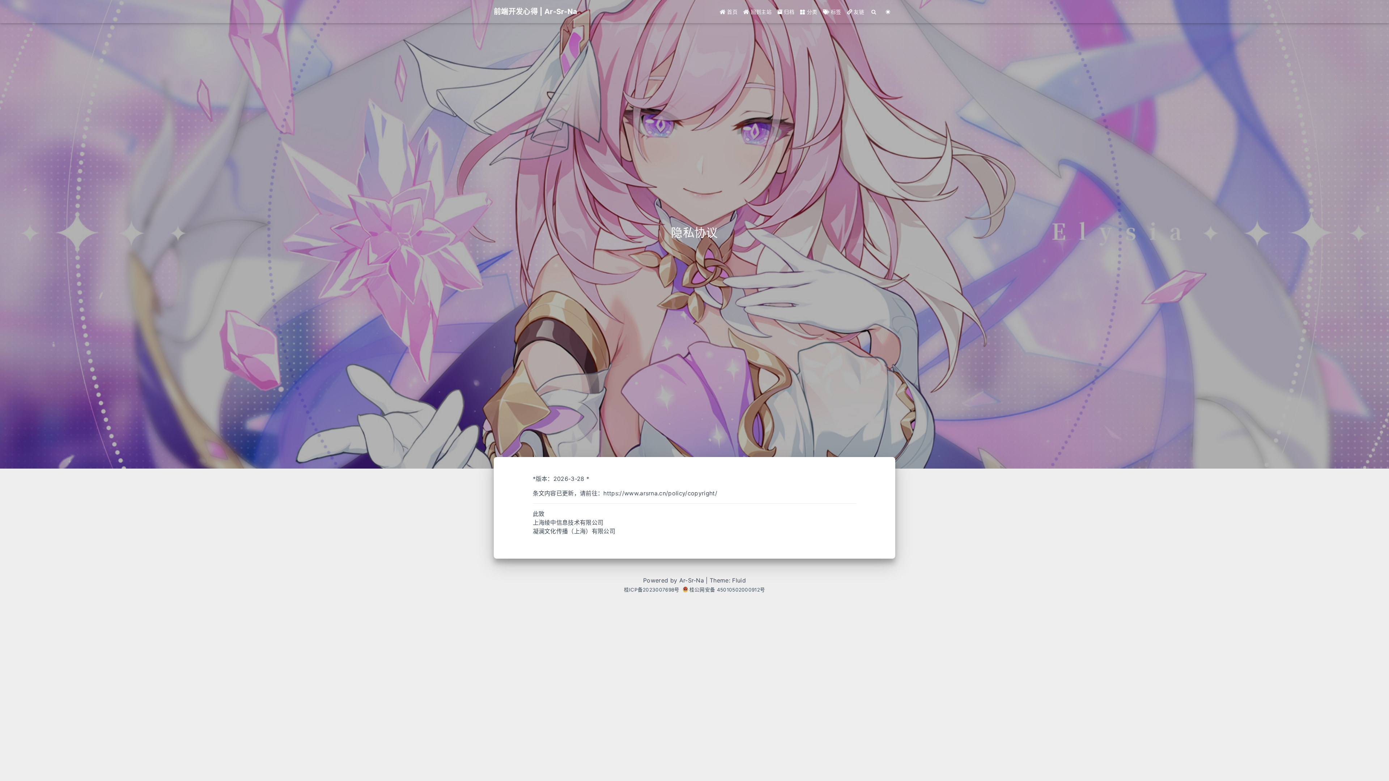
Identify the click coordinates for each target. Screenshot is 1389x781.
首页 (732, 12)
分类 (811, 12)
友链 (858, 12)
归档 (788, 12)
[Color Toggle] (888, 11)
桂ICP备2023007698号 (652, 590)
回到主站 (760, 12)
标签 (835, 12)
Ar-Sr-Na (691, 580)
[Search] (874, 11)
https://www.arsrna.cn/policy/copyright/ (660, 493)
